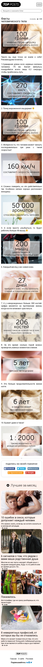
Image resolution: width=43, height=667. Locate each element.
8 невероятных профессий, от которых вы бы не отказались (19, 634)
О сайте (21, 659)
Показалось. (8, 596)
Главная (13, 659)
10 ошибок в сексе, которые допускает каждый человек (18, 519)
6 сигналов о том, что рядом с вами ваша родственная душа (19, 557)
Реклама (29, 659)
